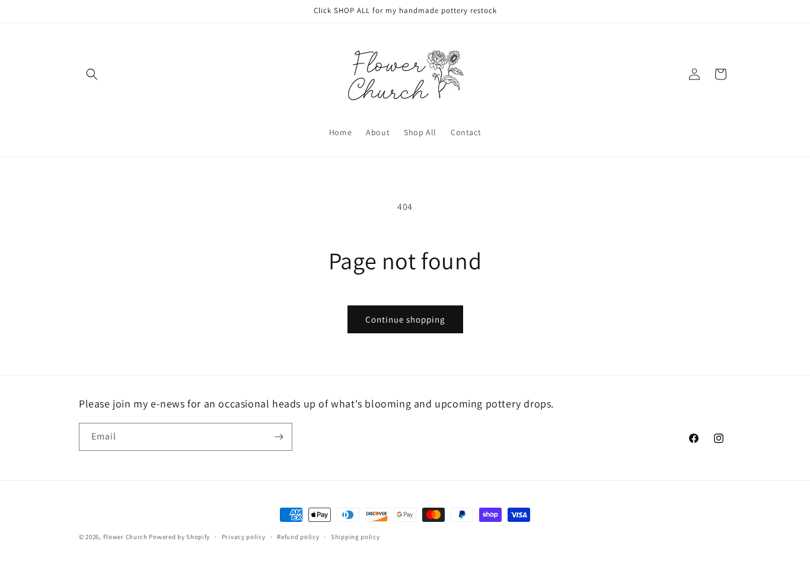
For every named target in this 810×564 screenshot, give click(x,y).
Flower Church (125, 537)
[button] (92, 74)
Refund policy (298, 537)
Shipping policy (355, 537)
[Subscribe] (279, 437)
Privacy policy (244, 537)
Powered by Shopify (179, 537)
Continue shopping (405, 319)
